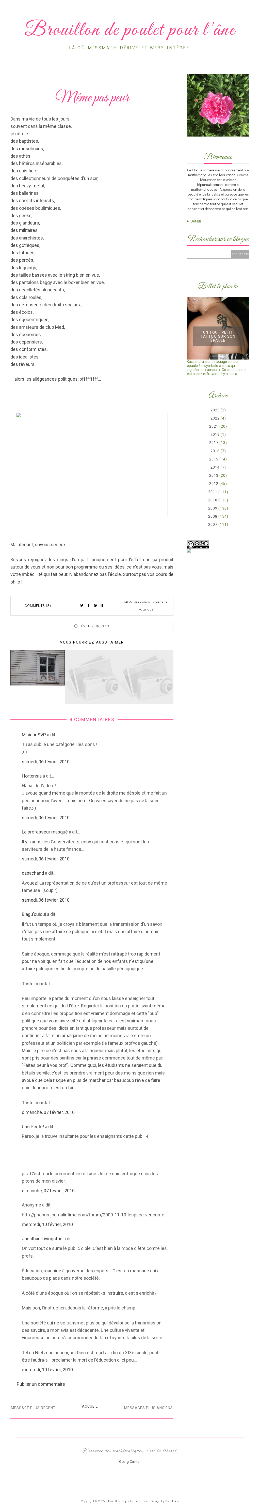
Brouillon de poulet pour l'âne (128, 1501)
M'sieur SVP (34, 734)
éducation (142, 602)
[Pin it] (95, 605)
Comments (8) (38, 605)
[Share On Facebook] (88, 605)
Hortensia (32, 776)
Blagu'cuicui (34, 914)
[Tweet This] (82, 605)
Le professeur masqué (45, 831)
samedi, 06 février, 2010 (46, 761)
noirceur (160, 602)
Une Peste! (33, 1126)
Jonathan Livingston (42, 1238)
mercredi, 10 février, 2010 (47, 1224)
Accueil (90, 1406)
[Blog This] (101, 605)
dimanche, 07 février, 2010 (48, 1112)
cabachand (33, 873)
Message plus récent (33, 1408)
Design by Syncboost (165, 1501)
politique (146, 609)
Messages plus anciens (148, 1408)
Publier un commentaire (41, 1384)
